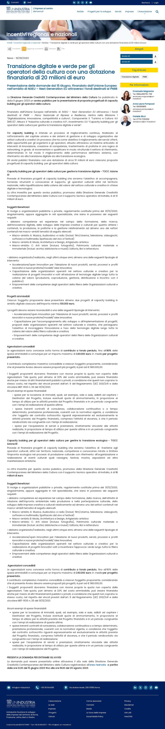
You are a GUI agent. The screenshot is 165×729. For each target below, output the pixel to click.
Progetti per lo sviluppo (99, 11)
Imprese (129, 11)
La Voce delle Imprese (96, 712)
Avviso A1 (126, 56)
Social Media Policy (94, 716)
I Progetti (52, 712)
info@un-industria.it (20, 687)
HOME (9, 43)
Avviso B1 (126, 61)
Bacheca (146, 2)
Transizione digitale (130, 77)
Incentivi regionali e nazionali (27, 43)
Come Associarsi (93, 701)
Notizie (80, 11)
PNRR (145, 77)
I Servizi (51, 716)
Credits (127, 708)
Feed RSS (128, 716)
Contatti (14, 2)
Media (89, 708)
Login (156, 2)
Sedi (28, 2)
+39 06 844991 (47, 687)
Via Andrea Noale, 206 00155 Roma (84, 687)
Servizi (118, 11)
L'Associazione (54, 701)
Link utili (127, 712)
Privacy (127, 701)
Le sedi (51, 705)
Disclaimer (129, 705)
